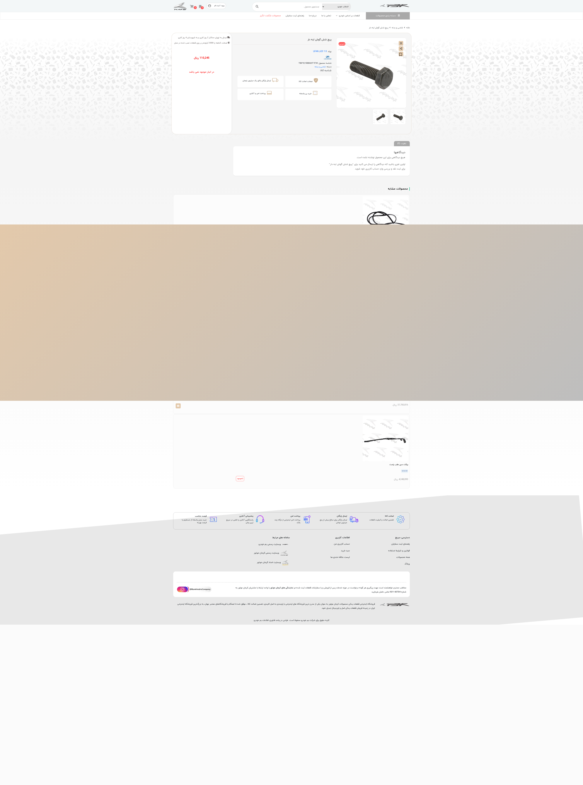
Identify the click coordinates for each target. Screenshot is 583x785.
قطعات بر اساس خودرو (349, 15)
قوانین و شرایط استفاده (399, 550)
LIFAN (316, 51)
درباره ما (313, 15)
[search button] (257, 6)
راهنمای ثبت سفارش (295, 15)
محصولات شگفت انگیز (270, 15)
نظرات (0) (401, 143)
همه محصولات (403, 557)
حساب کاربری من (342, 544)
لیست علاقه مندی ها (340, 557)
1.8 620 (323, 51)
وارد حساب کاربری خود (372, 169)
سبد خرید (345, 550)
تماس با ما (326, 15)
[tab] (402, 143)
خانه (408, 27)
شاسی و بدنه (397, 27)
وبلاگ (407, 563)
